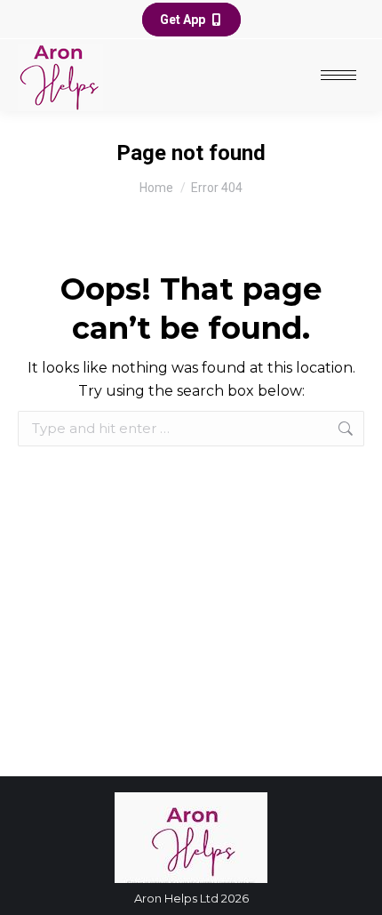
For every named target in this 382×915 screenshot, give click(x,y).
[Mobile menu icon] (338, 75)
